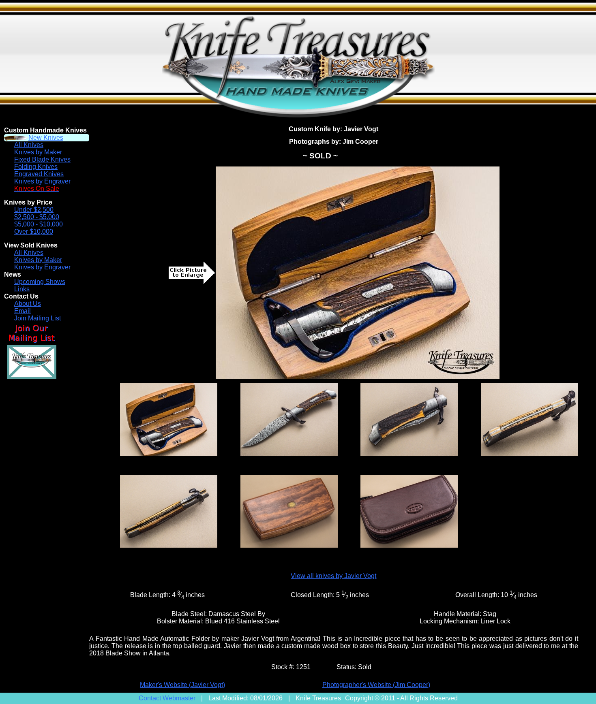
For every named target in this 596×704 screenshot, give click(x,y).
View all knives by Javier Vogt (333, 575)
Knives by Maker (38, 152)
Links (22, 289)
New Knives (45, 137)
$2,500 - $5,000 (36, 216)
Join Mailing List (37, 318)
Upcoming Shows (39, 281)
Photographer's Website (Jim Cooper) (376, 684)
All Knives (28, 144)
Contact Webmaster (167, 698)
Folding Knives (36, 166)
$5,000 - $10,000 (38, 224)
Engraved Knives (39, 174)
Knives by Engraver (42, 181)
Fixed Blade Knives (42, 159)
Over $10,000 (33, 231)
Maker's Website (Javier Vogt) (182, 684)
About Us (27, 303)
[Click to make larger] (358, 272)
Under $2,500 (34, 209)
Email (22, 310)
